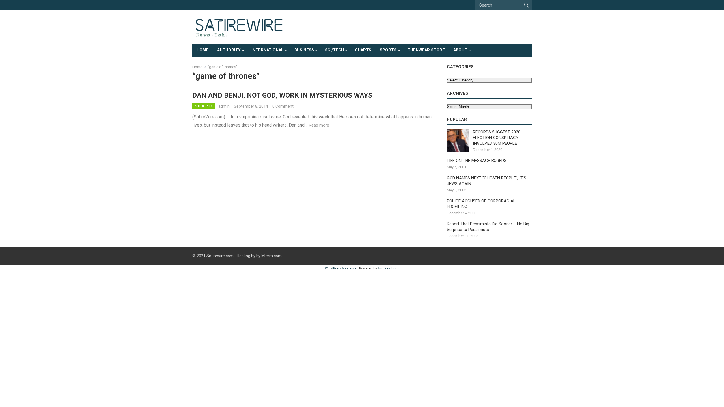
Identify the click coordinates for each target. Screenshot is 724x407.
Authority (228, 50)
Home (203, 50)
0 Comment (283, 106)
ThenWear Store (426, 50)
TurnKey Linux (388, 268)
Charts (363, 50)
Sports (388, 50)
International (267, 50)
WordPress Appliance (340, 268)
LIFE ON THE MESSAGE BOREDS (477, 160)
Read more (319, 125)
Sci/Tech (334, 50)
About (460, 50)
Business (304, 50)
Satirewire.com (220, 256)
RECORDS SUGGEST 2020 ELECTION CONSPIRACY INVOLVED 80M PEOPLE (496, 137)
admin (224, 106)
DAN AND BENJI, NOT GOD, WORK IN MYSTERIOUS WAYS (282, 95)
